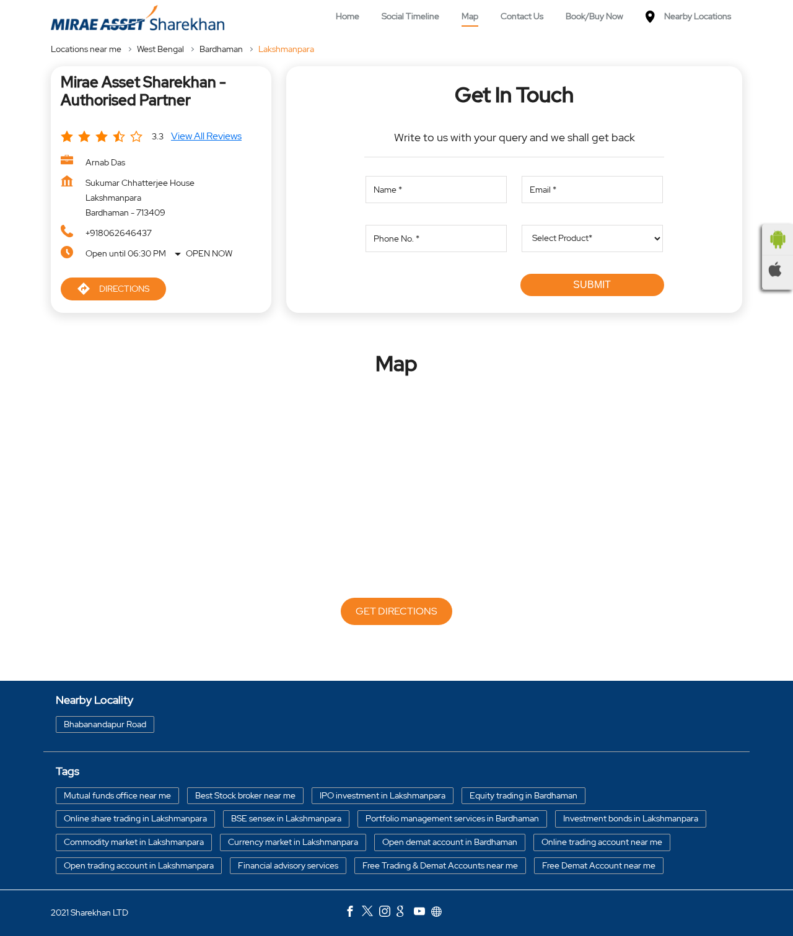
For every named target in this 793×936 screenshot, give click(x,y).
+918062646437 (118, 232)
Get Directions (396, 611)
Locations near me (86, 49)
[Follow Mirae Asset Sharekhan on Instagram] (387, 913)
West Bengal (160, 49)
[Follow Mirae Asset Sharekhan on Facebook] (353, 913)
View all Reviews (206, 135)
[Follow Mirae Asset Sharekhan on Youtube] (422, 913)
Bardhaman (221, 49)
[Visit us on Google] (405, 913)
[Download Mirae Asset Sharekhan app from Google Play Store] (777, 239)
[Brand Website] (440, 913)
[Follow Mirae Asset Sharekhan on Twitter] (370, 913)
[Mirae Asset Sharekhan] (137, 17)
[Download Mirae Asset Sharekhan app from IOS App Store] (777, 268)
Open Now (209, 253)
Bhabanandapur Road (105, 724)
